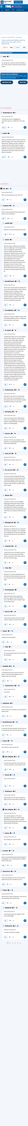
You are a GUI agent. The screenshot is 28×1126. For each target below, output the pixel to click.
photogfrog (8, 411)
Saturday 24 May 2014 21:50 (10, 550)
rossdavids (6, 205)
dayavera (7, 433)
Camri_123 (8, 453)
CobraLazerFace (9, 685)
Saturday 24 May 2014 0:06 (10, 437)
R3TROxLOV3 (9, 926)
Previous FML (6, 82)
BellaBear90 (8, 908)
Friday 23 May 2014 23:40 (9, 415)
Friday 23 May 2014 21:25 (9, 650)
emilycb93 (8, 546)
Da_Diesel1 (8, 330)
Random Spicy (20, 10)
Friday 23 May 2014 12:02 (9, 285)
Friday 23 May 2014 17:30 (7, 60)
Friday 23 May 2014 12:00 (7, 854)
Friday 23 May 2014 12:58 (9, 689)
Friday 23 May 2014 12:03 (7, 875)
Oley (4, 188)
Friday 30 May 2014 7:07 (9, 593)
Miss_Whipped (9, 756)
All (2, 10)
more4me (5, 850)
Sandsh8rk (6, 666)
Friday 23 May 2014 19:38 (9, 393)
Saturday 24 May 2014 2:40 (10, 813)
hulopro (5, 631)
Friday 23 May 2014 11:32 (7, 634)
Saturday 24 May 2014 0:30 (8, 137)
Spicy (13, 10)
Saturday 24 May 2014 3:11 (9, 457)
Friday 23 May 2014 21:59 (9, 795)
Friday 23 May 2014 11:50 (7, 707)
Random (7, 10)
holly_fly (7, 611)
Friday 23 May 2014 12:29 (7, 894)
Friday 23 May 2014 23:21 (7, 116)
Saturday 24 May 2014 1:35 (10, 929)
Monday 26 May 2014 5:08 (10, 571)
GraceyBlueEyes (9, 310)
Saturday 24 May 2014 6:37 (10, 499)
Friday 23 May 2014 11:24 (7, 209)
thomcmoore (6, 871)
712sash (5, 890)
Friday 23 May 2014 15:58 (9, 334)
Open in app (18, 2)
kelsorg (5, 741)
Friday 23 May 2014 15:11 (9, 314)
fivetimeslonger (9, 390)
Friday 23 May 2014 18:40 (9, 778)
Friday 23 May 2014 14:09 (9, 760)
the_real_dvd (9, 470)
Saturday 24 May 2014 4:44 (10, 837)
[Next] (20, 943)
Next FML (23, 82)
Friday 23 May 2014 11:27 (9, 227)
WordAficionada (9, 281)
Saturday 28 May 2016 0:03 (10, 615)
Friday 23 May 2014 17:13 (9, 911)
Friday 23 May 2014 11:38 (9, 243)
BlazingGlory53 (9, 522)
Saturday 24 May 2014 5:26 (10, 473)
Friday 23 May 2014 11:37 (7, 670)
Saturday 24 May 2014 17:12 (10, 526)
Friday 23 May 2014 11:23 (7, 192)
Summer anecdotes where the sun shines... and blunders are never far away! (13, 76)
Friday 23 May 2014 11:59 (7, 725)
